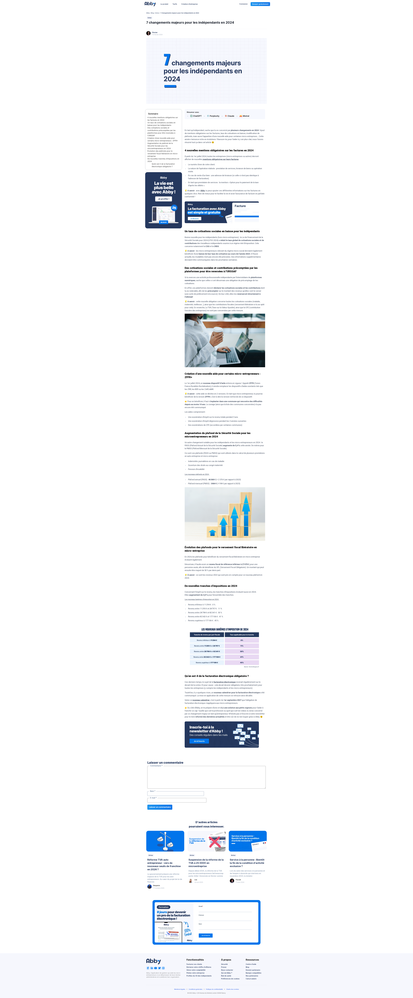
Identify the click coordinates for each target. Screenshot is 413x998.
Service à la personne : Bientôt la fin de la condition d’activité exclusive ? (247, 863)
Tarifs (175, 4)
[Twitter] (159, 968)
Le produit (164, 4)
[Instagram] (163, 968)
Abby (148, 13)
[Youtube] (155, 968)
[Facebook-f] (148, 968)
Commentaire (156, 766)
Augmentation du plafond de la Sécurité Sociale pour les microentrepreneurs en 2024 (160, 145)
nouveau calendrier (201, 700)
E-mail (153, 798)
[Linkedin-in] (151, 968)
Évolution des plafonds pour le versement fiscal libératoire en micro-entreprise (162, 153)
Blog (152, 13)
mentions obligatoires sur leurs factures (220, 159)
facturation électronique (225, 682)
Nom (152, 791)
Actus (157, 13)
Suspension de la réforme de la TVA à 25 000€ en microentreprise (206, 863)
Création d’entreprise (189, 4)
